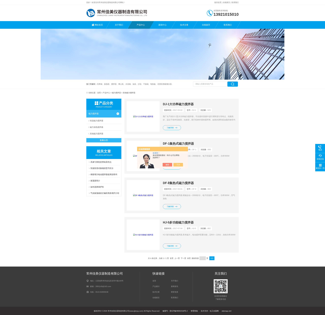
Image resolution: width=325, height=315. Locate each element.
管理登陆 (194, 311)
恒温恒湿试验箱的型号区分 (102, 168)
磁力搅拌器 (116, 93)
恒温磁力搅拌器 (96, 121)
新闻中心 (162, 25)
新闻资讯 (174, 286)
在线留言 (226, 2)
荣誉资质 (174, 292)
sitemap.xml (226, 311)
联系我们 (235, 2)
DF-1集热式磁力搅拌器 (178, 143)
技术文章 (184, 25)
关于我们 (119, 25)
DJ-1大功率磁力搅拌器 (178, 104)
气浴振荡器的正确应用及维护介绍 (105, 193)
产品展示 (156, 286)
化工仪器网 (214, 311)
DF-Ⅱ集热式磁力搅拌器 (178, 183)
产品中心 (141, 25)
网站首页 (99, 25)
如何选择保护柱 (97, 187)
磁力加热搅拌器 (96, 127)
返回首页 (217, 2)
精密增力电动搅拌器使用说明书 (104, 174)
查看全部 (104, 140)
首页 (99, 93)
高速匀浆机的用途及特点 (101, 162)
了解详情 (170, 128)
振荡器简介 (95, 181)
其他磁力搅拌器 (96, 134)
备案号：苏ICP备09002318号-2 (175, 311)
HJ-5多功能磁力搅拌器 (178, 222)
